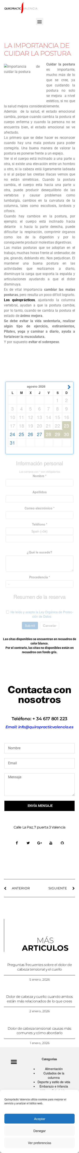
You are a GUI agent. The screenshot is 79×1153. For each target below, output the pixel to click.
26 (30, 434)
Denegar (39, 1130)
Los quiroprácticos (19, 300)
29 (57, 434)
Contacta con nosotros (39, 694)
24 (12, 434)
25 (21, 434)
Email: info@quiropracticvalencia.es (39, 727)
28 (48, 434)
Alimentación (54, 1069)
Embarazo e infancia (54, 1086)
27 (39, 434)
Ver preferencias (39, 1142)
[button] (39, 21)
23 (66, 425)
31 (12, 442)
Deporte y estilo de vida (54, 1082)
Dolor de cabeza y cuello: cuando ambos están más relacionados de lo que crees (39, 999)
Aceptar (39, 1118)
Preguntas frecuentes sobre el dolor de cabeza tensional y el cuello (39, 967)
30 (66, 434)
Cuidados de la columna (53, 1075)
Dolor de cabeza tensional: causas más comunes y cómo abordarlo (39, 1030)
